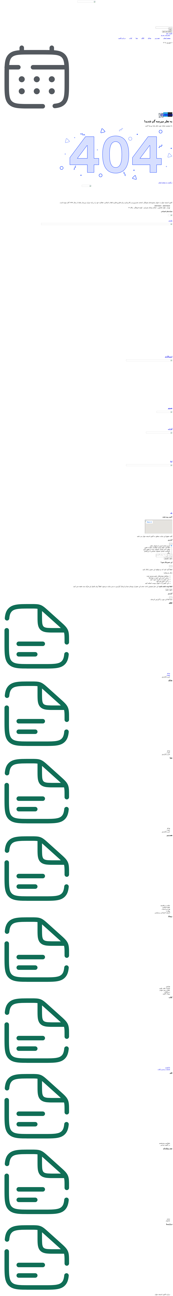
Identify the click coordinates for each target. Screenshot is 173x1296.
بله (171, 513)
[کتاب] (37, 1066)
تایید (167, 589)
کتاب (130, 38)
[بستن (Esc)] (170, 544)
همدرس (157, 38)
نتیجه (170, 29)
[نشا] (37, 827)
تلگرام (170, 221)
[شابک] (37, 749)
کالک (142, 38)
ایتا (171, 461)
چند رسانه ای (167, 1148)
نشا (137, 38)
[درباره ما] (37, 1293)
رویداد (170, 916)
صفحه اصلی (166, 38)
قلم (171, 1073)
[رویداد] (37, 985)
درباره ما (169, 1224)
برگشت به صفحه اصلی (165, 182)
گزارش (166, 558)
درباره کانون (122, 38)
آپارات (170, 429)
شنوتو (170, 408)
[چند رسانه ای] (37, 1217)
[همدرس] (37, 904)
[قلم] (37, 1142)
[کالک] (37, 672)
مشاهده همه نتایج (167, 31)
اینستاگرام (168, 357)
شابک (149, 38)
